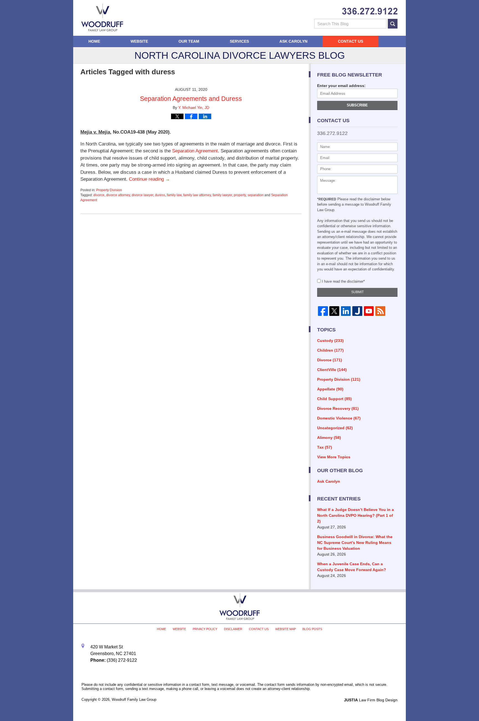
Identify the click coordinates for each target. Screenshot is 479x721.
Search (393, 24)
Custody (330, 340)
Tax (324, 447)
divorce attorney (118, 195)
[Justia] (357, 311)
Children (330, 350)
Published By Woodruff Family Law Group (370, 11)
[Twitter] (334, 311)
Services (239, 41)
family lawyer (222, 195)
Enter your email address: (341, 85)
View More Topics (333, 457)
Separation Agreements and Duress (191, 98)
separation (256, 195)
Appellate (330, 389)
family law (174, 195)
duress (160, 195)
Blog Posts (312, 629)
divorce (99, 195)
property (240, 195)
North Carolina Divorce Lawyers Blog (102, 17)
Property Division (109, 190)
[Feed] (380, 311)
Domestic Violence (339, 418)
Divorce (329, 360)
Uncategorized (335, 428)
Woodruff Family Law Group (134, 699)
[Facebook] (322, 311)
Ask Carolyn (293, 41)
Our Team (189, 41)
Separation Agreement (195, 151)
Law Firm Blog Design (371, 700)
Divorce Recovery (338, 408)
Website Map (285, 629)
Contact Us (350, 41)
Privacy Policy (205, 629)
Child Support (334, 399)
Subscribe (357, 105)
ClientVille (332, 369)
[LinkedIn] (345, 311)
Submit (357, 292)
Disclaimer (233, 629)
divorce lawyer (142, 195)
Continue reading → (149, 179)
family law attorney (197, 195)
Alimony (329, 437)
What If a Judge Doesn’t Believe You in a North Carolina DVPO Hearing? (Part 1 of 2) (355, 515)
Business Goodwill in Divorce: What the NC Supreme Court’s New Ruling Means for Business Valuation (355, 543)
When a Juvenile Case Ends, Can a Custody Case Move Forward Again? (351, 567)
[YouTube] (368, 311)
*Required (326, 199)
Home (94, 41)
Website (139, 41)
